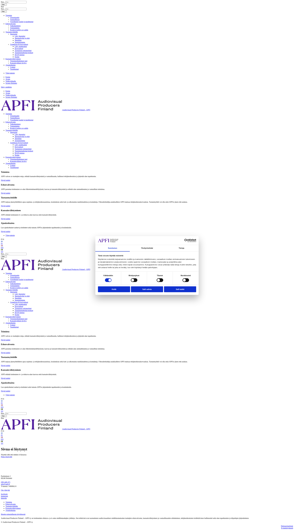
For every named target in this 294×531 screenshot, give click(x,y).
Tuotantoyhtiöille (12, 32)
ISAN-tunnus (19, 55)
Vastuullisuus (15, 20)
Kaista (17, 57)
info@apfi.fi (5, 484)
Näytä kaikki (5, 180)
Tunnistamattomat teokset (24, 53)
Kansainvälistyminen (13, 59)
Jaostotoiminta (20, 42)
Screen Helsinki (11, 83)
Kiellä (114, 289)
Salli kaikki (180, 289)
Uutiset (12, 67)
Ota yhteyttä (5, 490)
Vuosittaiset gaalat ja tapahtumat (21, 22)
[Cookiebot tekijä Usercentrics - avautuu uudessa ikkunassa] (186, 240)
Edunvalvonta (11, 24)
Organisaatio (14, 17)
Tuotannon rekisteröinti (23, 51)
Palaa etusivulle (6, 457)
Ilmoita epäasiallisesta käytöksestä (13, 514)
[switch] (134, 280)
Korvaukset (19, 49)
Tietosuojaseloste (287, 526)
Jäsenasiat (13, 34)
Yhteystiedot (10, 73)
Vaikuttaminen (15, 26)
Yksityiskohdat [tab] (147, 248)
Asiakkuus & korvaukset (19, 44)
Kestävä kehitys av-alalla (19, 30)
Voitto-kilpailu (11, 81)
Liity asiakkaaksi (21, 46)
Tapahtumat (14, 69)
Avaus (8, 79)
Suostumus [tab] (112, 248)
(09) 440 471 (5, 482)
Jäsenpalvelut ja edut (22, 38)
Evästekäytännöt (287, 528)
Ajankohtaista (11, 65)
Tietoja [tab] (181, 248)
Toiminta (9, 15)
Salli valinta (147, 289)
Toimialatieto (15, 28)
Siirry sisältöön (6, 87)
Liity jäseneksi (20, 36)
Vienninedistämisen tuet (18, 61)
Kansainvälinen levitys (18, 63)
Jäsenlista (18, 40)
